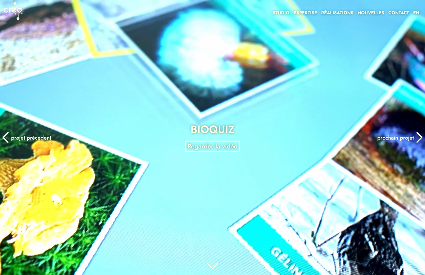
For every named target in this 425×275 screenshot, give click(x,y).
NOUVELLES (371, 13)
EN (416, 13)
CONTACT (398, 13)
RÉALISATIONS (337, 13)
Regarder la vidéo (212, 146)
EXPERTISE (305, 13)
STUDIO (281, 13)
